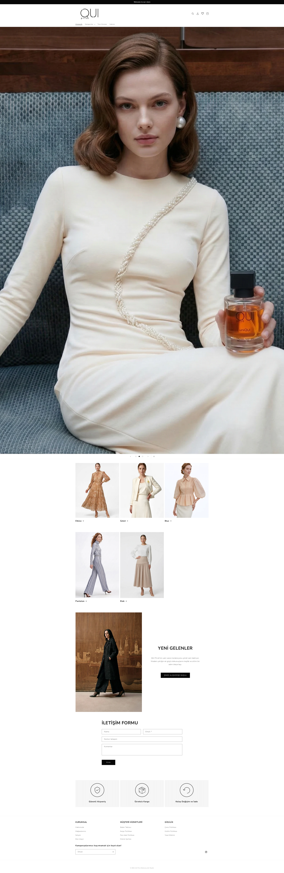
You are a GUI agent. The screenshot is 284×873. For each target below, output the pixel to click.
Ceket (123, 521)
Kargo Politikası (126, 831)
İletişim (78, 835)
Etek (122, 601)
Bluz (167, 521)
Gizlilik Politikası (171, 831)
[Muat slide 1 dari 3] (136, 456)
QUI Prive (137, 868)
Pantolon (80, 601)
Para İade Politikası (127, 835)
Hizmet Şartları (125, 839)
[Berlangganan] (112, 851)
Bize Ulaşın (79, 839)
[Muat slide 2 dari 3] (139, 456)
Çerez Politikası (170, 827)
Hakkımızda (79, 827)
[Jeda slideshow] (153, 456)
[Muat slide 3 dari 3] (142, 456)
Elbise (78, 521)
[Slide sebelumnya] (130, 456)
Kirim (108, 762)
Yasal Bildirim (170, 835)
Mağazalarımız (80, 831)
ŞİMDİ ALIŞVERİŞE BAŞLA (179, 441)
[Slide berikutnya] (148, 456)
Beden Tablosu (125, 827)
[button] (90, 24)
